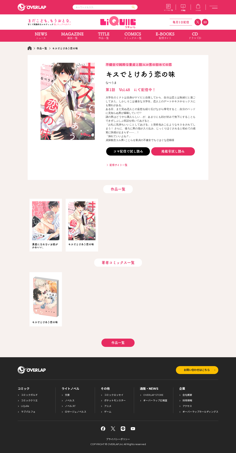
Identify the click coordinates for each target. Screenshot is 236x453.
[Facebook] (103, 428)
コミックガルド (29, 395)
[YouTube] (133, 428)
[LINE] (123, 428)
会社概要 (187, 395)
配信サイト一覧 (118, 165)
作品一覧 (104, 35)
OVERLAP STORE (153, 395)
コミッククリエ (29, 400)
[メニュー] (213, 7)
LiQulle (25, 406)
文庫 (67, 395)
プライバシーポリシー (118, 439)
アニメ (107, 406)
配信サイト (165, 35)
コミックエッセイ (113, 395)
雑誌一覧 (72, 35)
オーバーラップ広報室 (155, 400)
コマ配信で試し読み (128, 151)
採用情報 (187, 400)
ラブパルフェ (28, 412)
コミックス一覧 (133, 35)
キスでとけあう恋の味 (81, 244)
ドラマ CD (195, 35)
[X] (113, 428)
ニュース (41, 35)
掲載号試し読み (173, 151)
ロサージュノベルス (75, 412)
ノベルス (69, 400)
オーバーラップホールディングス (200, 412)
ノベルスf (70, 406)
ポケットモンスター (115, 400)
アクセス (187, 406)
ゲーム (107, 412)
